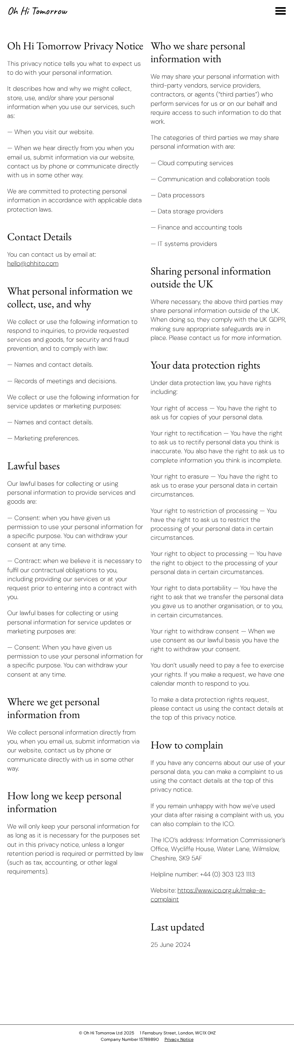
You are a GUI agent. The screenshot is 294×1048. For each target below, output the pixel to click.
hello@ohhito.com (32, 263)
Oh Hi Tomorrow (37, 11)
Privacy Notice (179, 1039)
